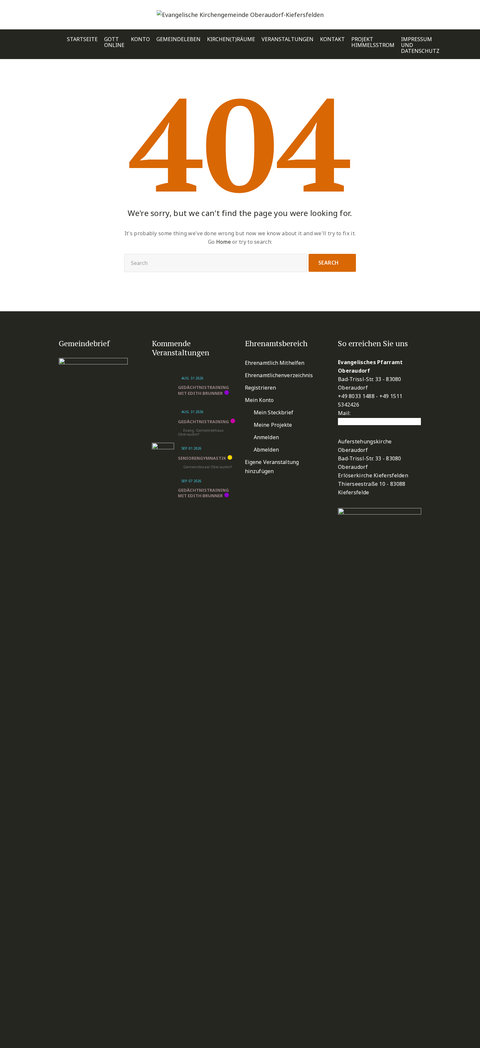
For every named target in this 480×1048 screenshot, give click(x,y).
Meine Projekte (273, 424)
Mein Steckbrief (274, 412)
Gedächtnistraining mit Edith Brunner (203, 390)
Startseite (82, 39)
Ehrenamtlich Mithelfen (274, 362)
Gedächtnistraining (203, 421)
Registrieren (260, 387)
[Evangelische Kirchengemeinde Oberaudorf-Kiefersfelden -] (240, 15)
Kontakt (332, 39)
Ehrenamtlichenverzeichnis (279, 375)
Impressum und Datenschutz (420, 45)
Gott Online (114, 42)
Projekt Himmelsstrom (372, 42)
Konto (140, 39)
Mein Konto (259, 400)
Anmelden (266, 437)
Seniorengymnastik (202, 458)
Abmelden (266, 449)
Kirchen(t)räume (231, 39)
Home (223, 241)
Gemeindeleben (178, 39)
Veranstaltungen (287, 39)
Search (328, 262)
